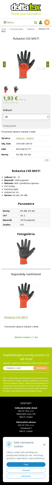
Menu (10, 22)
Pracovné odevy (16, 29)
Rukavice (31, 29)
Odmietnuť (26, 476)
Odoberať (41, 368)
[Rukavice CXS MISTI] (26, 64)
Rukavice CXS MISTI (16, 317)
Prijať (26, 464)
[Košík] (47, 22)
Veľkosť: (7, 110)
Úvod (3, 29)
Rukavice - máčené (25, 138)
